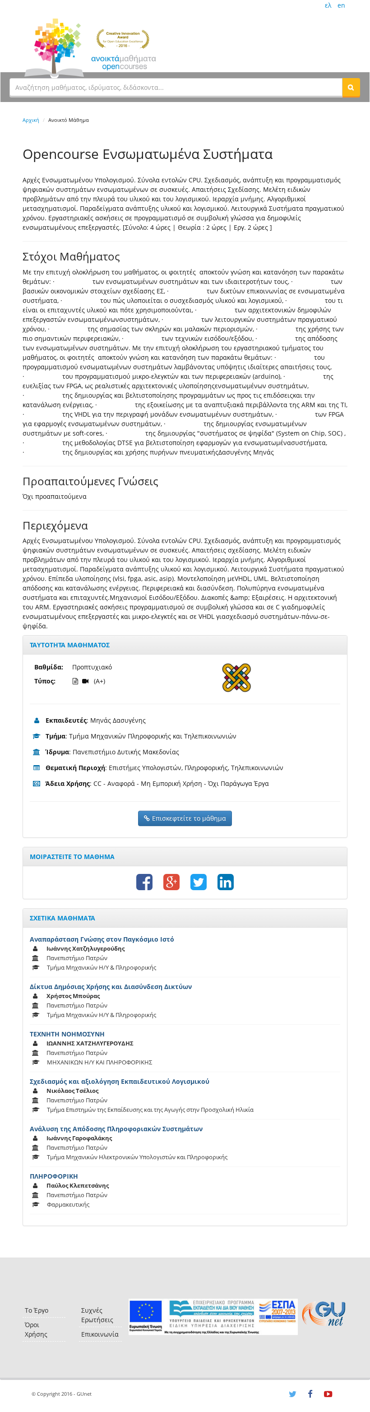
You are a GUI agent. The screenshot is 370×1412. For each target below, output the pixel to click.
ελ (328, 5)
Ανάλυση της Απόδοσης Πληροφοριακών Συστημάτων (116, 1128)
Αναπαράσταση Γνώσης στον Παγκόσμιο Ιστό (102, 939)
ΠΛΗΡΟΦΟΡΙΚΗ (54, 1176)
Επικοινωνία (100, 1334)
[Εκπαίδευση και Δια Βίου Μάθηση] (213, 1317)
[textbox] (175, 87)
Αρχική (31, 119)
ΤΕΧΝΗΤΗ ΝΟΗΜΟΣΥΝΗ (67, 1034)
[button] (351, 87)
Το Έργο (36, 1310)
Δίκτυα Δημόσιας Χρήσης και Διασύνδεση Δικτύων (111, 986)
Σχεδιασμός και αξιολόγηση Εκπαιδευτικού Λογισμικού (119, 1081)
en (341, 5)
